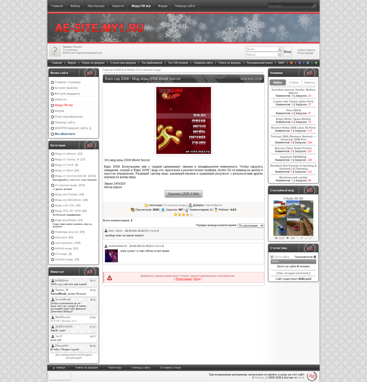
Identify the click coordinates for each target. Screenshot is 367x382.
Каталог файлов (66, 88)
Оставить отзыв (170, 367)
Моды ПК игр (141, 6)
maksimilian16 (213, 204)
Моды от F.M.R (64, 164)
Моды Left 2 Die (64, 205)
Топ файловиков (152, 62)
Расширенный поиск (260, 62)
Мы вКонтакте (65, 134)
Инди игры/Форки (66, 220)
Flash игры (115, 367)
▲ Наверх (58, 367)
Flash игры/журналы (69, 116)
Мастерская (96, 6)
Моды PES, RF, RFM (68, 210)
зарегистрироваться (89, 52)
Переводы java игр (66, 231)
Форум (162, 6)
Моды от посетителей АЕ (71, 175)
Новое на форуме (93, 62)
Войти (66, 52)
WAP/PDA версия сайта (72, 128)
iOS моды (61, 253)
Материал (152, 230)
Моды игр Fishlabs (66, 194)
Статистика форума (123, 62)
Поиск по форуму (229, 62)
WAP (281, 62)
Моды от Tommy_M (67, 159)
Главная (57, 6)
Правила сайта (203, 62)
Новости (118, 6)
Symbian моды (64, 259)
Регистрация (305, 52)
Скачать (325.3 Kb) (183, 194)
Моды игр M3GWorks (68, 199)
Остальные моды (66, 185)
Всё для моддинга (67, 93)
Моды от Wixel (64, 170)
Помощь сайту (185, 6)
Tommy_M (261, 377)
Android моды (63, 248)
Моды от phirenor (65, 153)
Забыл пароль (306, 49)
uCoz (301, 377)
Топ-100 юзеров (178, 62)
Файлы (75, 6)
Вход (197, 278)
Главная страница (68, 82)
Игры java (61, 237)
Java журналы (64, 242)
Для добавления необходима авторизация (73, 356)
